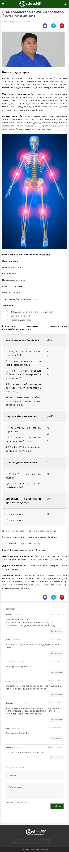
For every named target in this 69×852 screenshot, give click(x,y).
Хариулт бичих (56, 631)
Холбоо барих (51, 842)
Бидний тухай (17, 842)
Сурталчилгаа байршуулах (34, 842)
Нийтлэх (57, 806)
